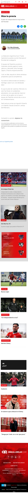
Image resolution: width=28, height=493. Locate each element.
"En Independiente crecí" (9, 317)
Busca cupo (5, 292)
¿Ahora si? (6, 253)
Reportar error (19, 462)
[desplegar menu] (26, 6)
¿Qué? (4, 366)
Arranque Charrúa (7, 189)
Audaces (4, 389)
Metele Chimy (5, 343)
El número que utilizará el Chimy (12, 411)
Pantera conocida (8, 245)
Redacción (7, 462)
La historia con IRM (9, 238)
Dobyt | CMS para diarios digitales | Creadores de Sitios (16, 490)
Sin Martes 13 (5, 224)
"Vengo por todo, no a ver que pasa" (13, 434)
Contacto (14, 465)
